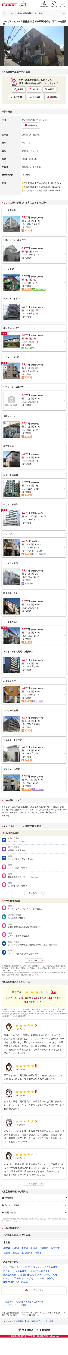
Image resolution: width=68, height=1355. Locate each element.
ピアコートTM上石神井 (14, 1271)
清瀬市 (38, 1253)
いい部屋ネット (8, 1302)
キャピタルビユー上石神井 (16, 1267)
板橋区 (34, 1248)
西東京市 (55, 1248)
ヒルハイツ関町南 (45, 1278)
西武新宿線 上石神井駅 (34, 183)
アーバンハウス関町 (47, 1275)
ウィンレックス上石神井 (45, 1267)
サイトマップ (7, 1321)
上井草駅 (36, 97)
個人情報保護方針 (34, 1321)
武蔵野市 (44, 1248)
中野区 (51, 89)
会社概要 (49, 1321)
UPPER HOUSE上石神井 (15, 1282)
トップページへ (35, 1290)
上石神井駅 (18, 97)
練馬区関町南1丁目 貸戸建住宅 (18, 1275)
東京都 (6, 1242)
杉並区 (35, 89)
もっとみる (33, 893)
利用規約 (20, 1321)
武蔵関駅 (54, 97)
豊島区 (15, 1253)
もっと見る (33, 1184)
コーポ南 (28, 1278)
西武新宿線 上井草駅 (33, 187)
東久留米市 (27, 1253)
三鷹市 (6, 1253)
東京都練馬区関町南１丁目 (34, 120)
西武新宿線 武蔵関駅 (33, 190)
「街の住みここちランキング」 (32, 1009)
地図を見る (32, 125)
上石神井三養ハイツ (40, 1271)
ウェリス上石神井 (12, 1278)
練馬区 (20, 89)
